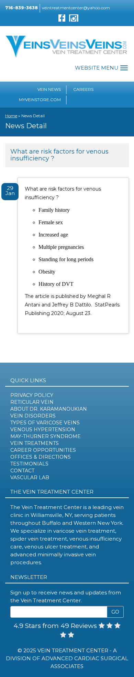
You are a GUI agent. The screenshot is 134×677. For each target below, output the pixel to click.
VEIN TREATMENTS (34, 443)
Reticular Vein (32, 402)
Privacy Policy (31, 395)
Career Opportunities (43, 450)
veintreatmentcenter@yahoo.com (76, 7)
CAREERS (83, 89)
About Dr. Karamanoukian (48, 409)
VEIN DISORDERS (33, 416)
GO (115, 612)
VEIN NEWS (49, 89)
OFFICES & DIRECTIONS (40, 457)
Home (11, 115)
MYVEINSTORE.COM (40, 99)
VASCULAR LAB (29, 477)
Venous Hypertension (42, 429)
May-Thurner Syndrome (45, 436)
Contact (22, 471)
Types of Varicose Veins (45, 423)
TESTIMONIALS (29, 464)
